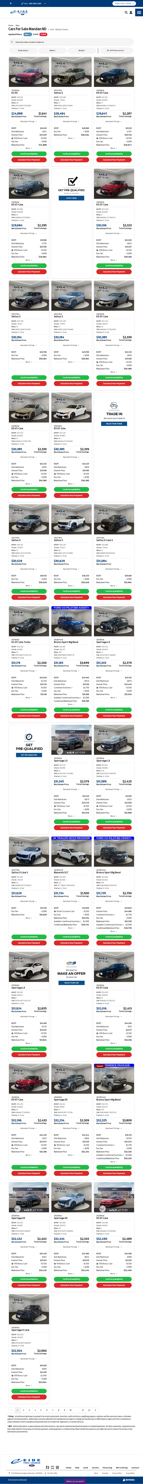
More (28, 148)
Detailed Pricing (27, 121)
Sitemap (105, 1473)
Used (85, 1468)
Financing (107, 1468)
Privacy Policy (117, 1473)
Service (95, 1468)
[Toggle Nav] (139, 12)
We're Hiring (121, 1468)
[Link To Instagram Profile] (57, 1467)
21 (83, 1410)
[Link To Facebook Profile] (47, 1467)
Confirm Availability (29, 154)
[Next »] (95, 1410)
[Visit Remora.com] (129, 1480)
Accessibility (130, 1473)
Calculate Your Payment (29, 160)
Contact (135, 1468)
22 (89, 1410)
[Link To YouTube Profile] (52, 1467)
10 (71, 1410)
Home (68, 1468)
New (77, 1468)
